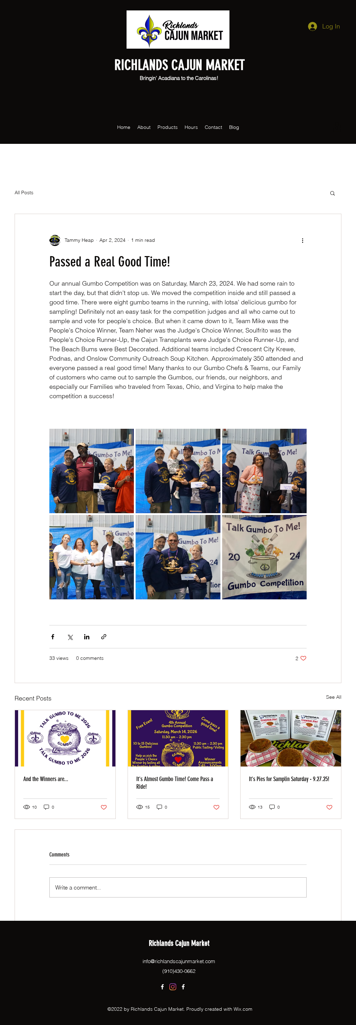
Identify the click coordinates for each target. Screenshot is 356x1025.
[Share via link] (103, 636)
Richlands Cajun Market (179, 943)
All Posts (24, 192)
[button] (337, 127)
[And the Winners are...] (65, 738)
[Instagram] (172, 986)
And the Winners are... (45, 779)
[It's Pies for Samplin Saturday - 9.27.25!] (291, 738)
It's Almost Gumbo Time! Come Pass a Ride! (174, 782)
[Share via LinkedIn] (86, 636)
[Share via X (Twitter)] (69, 636)
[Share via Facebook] (52, 636)
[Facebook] (162, 986)
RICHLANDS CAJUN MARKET (179, 65)
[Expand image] (91, 471)
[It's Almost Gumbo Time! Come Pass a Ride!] (178, 738)
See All (333, 697)
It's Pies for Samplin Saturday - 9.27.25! (289, 779)
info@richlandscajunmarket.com (179, 961)
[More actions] (302, 240)
